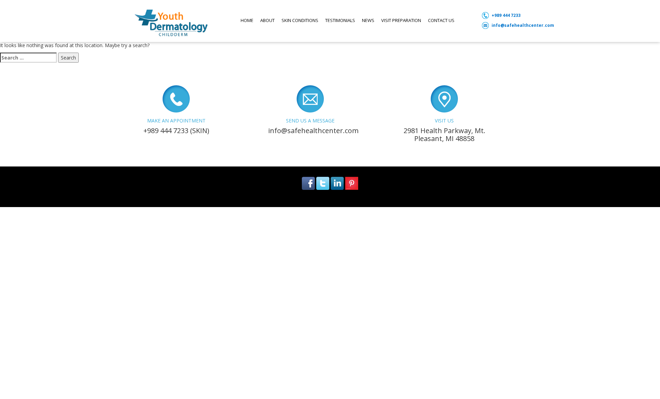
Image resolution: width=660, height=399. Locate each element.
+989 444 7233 (506, 15)
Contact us (441, 20)
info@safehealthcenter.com (523, 25)
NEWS (368, 20)
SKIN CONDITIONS (300, 20)
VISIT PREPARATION (401, 20)
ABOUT (267, 20)
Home (247, 20)
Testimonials (340, 20)
